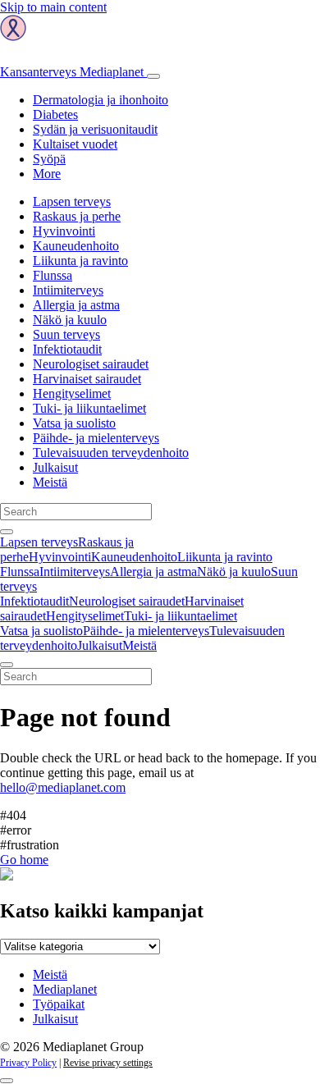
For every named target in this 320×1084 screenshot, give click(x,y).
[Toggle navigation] (153, 76)
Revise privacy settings (108, 1062)
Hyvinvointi (64, 231)
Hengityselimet (72, 393)
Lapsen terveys (72, 201)
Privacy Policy (28, 1062)
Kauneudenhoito (76, 246)
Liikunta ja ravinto (80, 261)
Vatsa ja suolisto (74, 423)
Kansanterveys (72, 72)
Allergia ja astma (76, 305)
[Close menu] (6, 664)
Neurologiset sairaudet (91, 364)
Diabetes (55, 114)
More (47, 174)
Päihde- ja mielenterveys (96, 438)
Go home (24, 860)
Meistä (50, 482)
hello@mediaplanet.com (63, 787)
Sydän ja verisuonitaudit (95, 129)
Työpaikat (59, 1004)
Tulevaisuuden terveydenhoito (111, 453)
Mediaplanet (65, 989)
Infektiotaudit (67, 349)
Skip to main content (53, 7)
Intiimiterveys (68, 290)
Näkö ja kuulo (70, 320)
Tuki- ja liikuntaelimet (89, 408)
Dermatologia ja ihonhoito (100, 100)
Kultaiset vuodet (75, 144)
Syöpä (49, 159)
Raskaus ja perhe (77, 216)
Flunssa (52, 275)
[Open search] (6, 531)
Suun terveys (66, 334)
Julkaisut (55, 467)
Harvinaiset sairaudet (87, 379)
